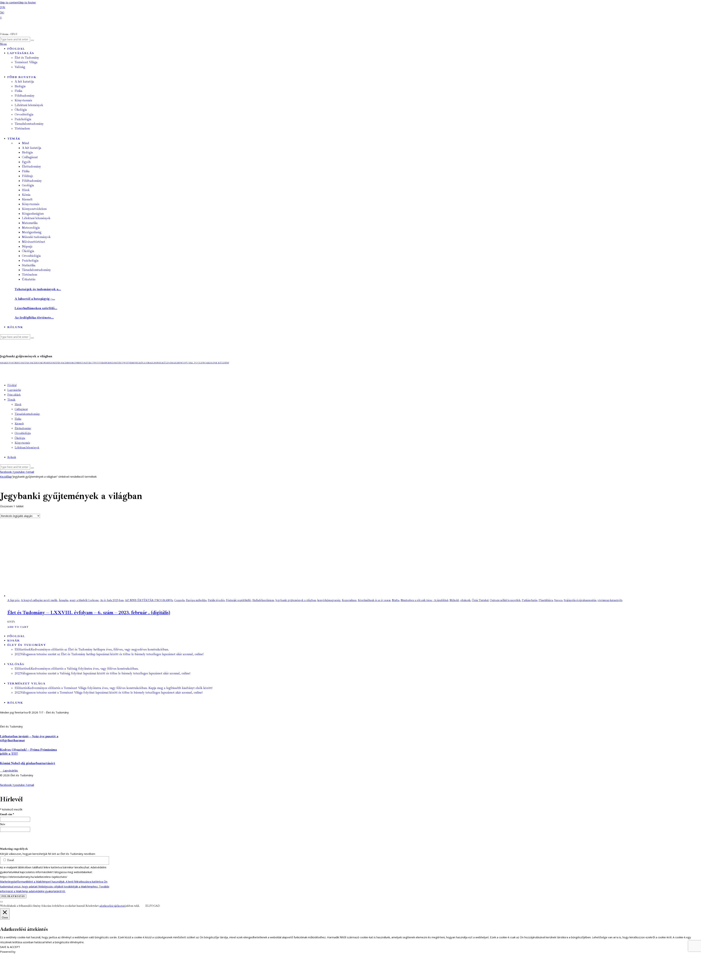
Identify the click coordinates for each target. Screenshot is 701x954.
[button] (7, 362)
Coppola (179, 600)
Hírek (26, 190)
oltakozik (465, 600)
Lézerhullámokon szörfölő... (36, 308)
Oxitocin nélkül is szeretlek (505, 600)
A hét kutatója (31, 148)
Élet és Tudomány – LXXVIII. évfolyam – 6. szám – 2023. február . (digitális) (88, 613)
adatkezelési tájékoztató (112, 906)
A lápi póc (13, 600)
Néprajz (27, 246)
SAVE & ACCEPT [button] (10, 947)
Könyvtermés (30, 204)
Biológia (27, 152)
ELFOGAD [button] (152, 906)
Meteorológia (31, 228)
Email (10, 860)
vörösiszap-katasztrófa (609, 600)
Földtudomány (32, 181)
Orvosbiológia (31, 256)
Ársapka (63, 600)
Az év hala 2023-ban (111, 600)
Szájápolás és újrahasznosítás (580, 600)
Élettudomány (31, 166)
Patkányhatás (529, 600)
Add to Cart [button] (17, 627)
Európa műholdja (196, 600)
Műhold (454, 600)
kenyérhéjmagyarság (328, 600)
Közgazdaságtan (33, 214)
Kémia (26, 195)
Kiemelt (27, 199)
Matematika (30, 223)
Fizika (26, 171)
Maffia (395, 600)
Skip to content (9, 2)
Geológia (28, 185)
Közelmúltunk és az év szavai (374, 600)
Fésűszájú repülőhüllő (238, 600)
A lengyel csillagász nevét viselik (39, 600)
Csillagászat (30, 157)
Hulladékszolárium (263, 600)
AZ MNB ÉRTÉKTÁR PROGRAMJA (149, 600)
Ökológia (28, 251)
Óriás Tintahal (480, 600)
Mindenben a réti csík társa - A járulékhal (424, 600)
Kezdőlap (6, 476)
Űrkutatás (28, 279)
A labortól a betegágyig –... (35, 299)
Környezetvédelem (34, 209)
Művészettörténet (33, 242)
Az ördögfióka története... (34, 317)
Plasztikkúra (546, 600)
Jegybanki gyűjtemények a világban (295, 600)
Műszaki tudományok (36, 237)
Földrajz (27, 176)
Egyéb (26, 162)
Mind (25, 143)
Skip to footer (27, 2)
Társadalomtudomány (36, 270)
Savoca (558, 600)
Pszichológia (30, 260)
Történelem (29, 275)
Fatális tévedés (216, 600)
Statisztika (28, 265)
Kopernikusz (349, 600)
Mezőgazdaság (31, 232)
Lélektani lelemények (36, 218)
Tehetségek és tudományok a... (38, 289)
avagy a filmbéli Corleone (84, 600)
